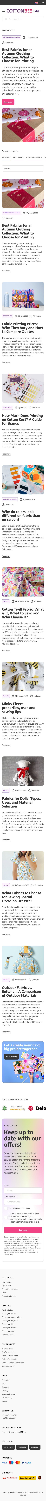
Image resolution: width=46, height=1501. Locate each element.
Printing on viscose (9, 1328)
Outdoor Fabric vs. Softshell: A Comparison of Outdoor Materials (21, 991)
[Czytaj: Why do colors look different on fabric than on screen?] (23, 479)
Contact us (6, 1380)
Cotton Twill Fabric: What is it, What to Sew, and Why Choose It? (23, 613)
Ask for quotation (8, 1352)
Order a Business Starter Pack (13, 1363)
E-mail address (9, 1197)
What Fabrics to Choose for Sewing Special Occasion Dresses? (21, 897)
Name (6, 1185)
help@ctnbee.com (8, 1418)
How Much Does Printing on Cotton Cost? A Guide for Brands (22, 419)
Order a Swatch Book (10, 1356)
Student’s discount (9, 1296)
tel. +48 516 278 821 (9, 1415)
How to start (6, 1282)
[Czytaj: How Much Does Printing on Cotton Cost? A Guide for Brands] (23, 388)
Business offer (7, 1349)
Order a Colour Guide (9, 1359)
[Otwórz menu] (3, 11)
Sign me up (23, 1230)
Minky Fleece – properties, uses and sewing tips (18, 708)
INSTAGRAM (8, 1447)
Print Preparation (10, 499)
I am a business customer (19, 1208)
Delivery (5, 1391)
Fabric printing (7, 1310)
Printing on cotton (9, 1313)
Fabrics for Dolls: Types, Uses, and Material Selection (21, 802)
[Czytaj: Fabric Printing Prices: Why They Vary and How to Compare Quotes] (23, 296)
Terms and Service (8, 1394)
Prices (4, 1293)
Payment (5, 1387)
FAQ (3, 1384)
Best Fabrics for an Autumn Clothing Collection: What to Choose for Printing (18, 55)
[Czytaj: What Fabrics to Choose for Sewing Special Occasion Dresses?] (23, 865)
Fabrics (6, 601)
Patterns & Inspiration (11, 37)
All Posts (6, 157)
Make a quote (11, 1057)
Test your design (8, 1366)
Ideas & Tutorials (34, 157)
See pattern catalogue (10, 1289)
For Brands (18, 157)
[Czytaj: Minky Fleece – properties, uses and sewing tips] (23, 676)
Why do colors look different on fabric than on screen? (21, 515)
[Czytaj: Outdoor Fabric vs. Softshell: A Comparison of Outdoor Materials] (23, 960)
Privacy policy (7, 1398)
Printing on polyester (10, 1320)
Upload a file (6, 1286)
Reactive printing (8, 1335)
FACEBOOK (22, 1447)
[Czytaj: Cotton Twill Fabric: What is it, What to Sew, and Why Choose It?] (23, 582)
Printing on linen (8, 1331)
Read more (8, 102)
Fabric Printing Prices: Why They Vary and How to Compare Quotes (22, 328)
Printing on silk (7, 1324)
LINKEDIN (35, 1447)
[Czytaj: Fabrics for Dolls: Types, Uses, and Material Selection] (23, 771)
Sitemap (5, 1401)
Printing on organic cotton (11, 1317)
